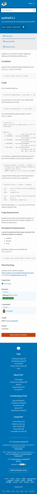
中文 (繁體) (8, 482)
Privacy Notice (17, 429)
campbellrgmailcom (17, 275)
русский (15, 482)
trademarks (15, 454)
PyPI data (5, 292)
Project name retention (17, 366)
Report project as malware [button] (18, 335)
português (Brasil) (31, 479)
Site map (18, 461)
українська (10, 480)
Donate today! (18, 449)
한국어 (32, 482)
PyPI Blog (18, 380)
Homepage (7, 284)
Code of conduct (18, 426)
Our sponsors (18, 389)
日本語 (23, 479)
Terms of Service (18, 421)
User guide (17, 363)
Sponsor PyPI (18, 408)
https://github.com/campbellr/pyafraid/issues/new (18, 273)
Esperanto (26, 482)
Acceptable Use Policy (18, 431)
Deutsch (23, 480)
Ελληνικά (17, 480)
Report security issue (18, 424)
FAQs (18, 368)
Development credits (17, 410)
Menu (30, 3)
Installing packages (18, 359)
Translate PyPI (17, 405)
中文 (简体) (30, 480)
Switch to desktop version (18, 470)
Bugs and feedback (18, 400)
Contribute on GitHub (17, 403)
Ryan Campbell (11, 321)
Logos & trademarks (18, 387)
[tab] (18, 36)
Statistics (18, 384)
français (18, 479)
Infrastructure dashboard (17, 382)
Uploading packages (17, 361)
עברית (20, 482)
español (12, 479)
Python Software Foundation (20, 459)
